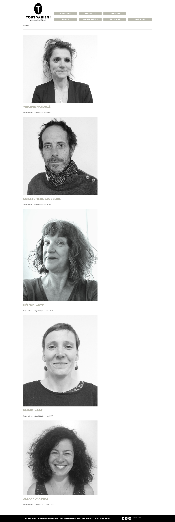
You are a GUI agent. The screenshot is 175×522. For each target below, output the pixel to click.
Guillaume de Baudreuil (42, 199)
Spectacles (90, 13)
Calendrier (140, 19)
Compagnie (65, 13)
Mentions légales (137, 517)
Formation (115, 13)
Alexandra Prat (35, 499)
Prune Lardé (32, 410)
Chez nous (115, 19)
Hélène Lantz (33, 305)
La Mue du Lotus (90, 19)
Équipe (65, 19)
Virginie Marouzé (36, 107)
